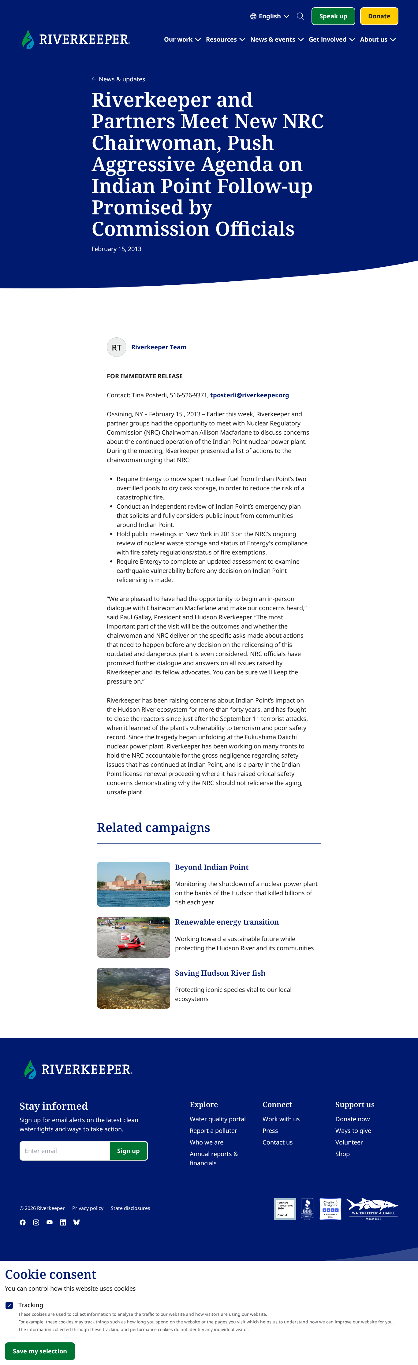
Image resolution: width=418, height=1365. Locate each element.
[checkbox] (9, 1304)
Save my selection (40, 1351)
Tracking (30, 1305)
